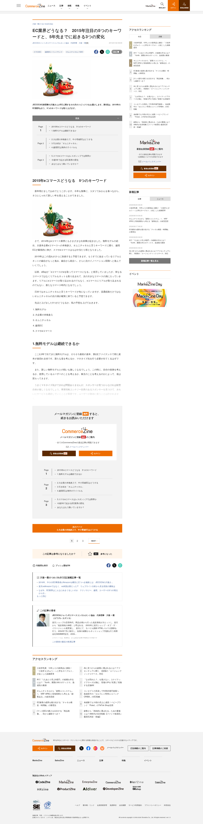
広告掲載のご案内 (138, 748)
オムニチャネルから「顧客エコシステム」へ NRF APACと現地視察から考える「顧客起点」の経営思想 (55, 693)
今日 (139, 36)
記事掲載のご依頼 (160, 748)
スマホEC (37, 52)
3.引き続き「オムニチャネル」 (65, 143)
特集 (77, 5)
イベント (87, 5)
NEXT (93, 541)
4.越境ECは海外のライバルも (64, 147)
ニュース (51, 5)
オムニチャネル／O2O (74, 52)
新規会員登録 (60, 453)
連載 (69, 5)
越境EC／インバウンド (53, 52)
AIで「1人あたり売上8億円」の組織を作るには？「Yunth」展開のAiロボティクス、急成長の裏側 (55, 682)
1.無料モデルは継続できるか (64, 130)
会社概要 (122, 805)
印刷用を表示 (42, 565)
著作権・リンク (88, 805)
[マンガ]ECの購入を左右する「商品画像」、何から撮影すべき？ (53, 712)
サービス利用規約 (135, 805)
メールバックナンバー (79, 446)
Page (41, 143)
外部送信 (167, 805)
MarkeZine (37, 760)
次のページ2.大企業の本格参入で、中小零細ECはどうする (77, 528)
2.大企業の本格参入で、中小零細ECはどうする (72, 139)
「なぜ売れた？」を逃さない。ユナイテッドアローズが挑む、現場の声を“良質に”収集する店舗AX (103, 682)
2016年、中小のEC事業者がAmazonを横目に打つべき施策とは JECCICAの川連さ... (76, 582)
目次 (77, 118)
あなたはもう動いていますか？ (65, 163)
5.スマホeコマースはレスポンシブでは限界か (71, 155)
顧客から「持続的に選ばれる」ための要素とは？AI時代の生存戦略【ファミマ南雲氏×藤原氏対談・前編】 (103, 713)
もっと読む (41, 596)
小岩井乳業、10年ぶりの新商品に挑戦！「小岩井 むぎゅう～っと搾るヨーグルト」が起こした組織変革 (55, 671)
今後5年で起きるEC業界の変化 (65, 159)
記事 (61, 5)
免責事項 (113, 805)
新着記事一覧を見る (150, 260)
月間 (160, 36)
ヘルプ (77, 805)
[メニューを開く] (18, 5)
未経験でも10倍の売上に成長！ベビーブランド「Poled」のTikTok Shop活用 (102, 704)
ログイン (97, 453)
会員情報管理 (102, 805)
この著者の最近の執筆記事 (63, 641)
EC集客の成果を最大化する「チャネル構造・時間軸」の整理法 (54, 704)
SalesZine (59, 760)
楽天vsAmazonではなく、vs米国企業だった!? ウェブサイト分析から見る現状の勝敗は (77, 586)
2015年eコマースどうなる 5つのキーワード (71, 126)
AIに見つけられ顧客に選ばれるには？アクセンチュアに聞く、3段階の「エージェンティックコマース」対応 (103, 671)
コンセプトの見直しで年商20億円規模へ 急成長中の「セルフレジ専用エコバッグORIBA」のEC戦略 (102, 693)
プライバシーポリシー (153, 805)
